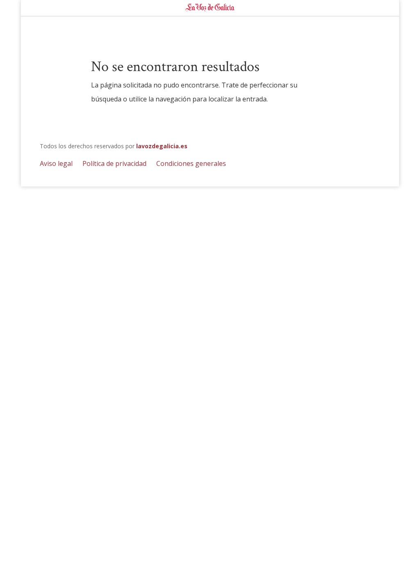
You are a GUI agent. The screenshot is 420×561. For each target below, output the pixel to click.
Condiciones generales (191, 163)
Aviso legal (56, 163)
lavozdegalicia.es (161, 146)
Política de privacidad (114, 163)
